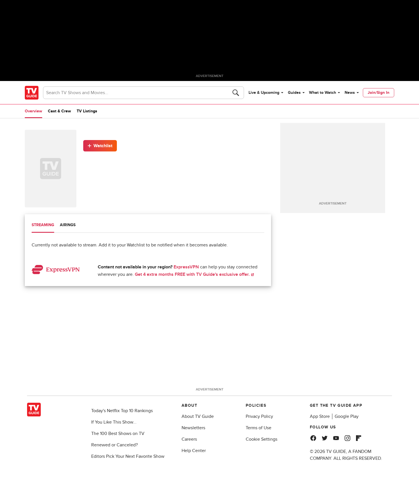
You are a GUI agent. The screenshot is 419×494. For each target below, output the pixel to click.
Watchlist (102, 146)
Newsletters (193, 428)
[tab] (43, 225)
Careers (189, 439)
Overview (33, 111)
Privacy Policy (259, 416)
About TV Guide (198, 416)
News (350, 92)
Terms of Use (258, 428)
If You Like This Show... (114, 422)
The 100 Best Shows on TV (118, 433)
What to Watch (322, 92)
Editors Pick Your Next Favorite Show (127, 456)
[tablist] (148, 226)
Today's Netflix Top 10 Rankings (122, 411)
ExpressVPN (186, 267)
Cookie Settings (261, 439)
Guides (294, 92)
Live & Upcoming (264, 92)
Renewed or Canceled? (114, 445)
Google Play (347, 416)
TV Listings (87, 111)
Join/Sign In (378, 92)
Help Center (194, 450)
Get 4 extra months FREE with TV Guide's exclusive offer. (193, 274)
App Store (320, 416)
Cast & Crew (59, 111)
